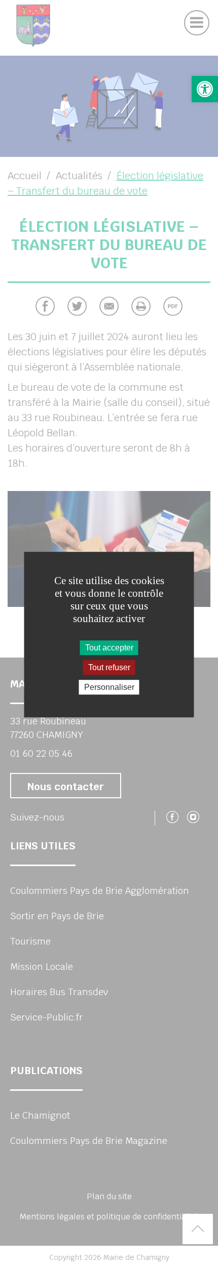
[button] (205, 89)
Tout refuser (109, 667)
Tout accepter (109, 647)
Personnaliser (109, 687)
